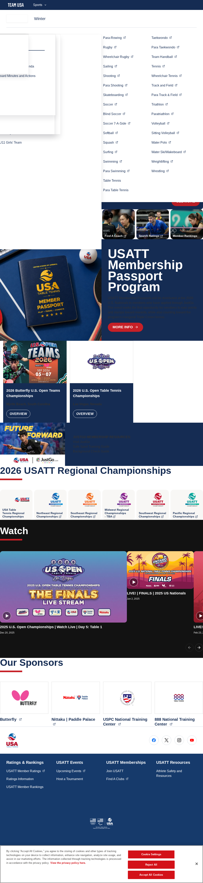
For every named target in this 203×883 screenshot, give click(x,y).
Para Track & (166, 95)
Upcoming (70, 771)
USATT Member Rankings (24, 787)
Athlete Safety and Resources (169, 773)
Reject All (151, 864)
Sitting (165, 133)
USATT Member (25, 771)
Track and (164, 85)
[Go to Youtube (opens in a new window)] (192, 740)
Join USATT (115, 771)
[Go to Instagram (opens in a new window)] (179, 740)
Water (161, 142)
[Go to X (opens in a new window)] (166, 740)
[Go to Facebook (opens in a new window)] (154, 740)
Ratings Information (20, 779)
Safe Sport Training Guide (91, 446)
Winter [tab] (40, 18)
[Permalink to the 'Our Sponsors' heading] (66, 662)
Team (164, 57)
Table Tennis (112, 180)
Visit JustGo (81, 441)
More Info (123, 327)
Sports (37, 5)
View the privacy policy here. (68, 862)
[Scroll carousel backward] (189, 648)
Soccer (116, 123)
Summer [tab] (17, 18)
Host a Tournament (69, 779)
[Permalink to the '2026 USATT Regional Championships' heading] (174, 470)
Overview (18, 414)
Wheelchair (118, 57)
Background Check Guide (91, 451)
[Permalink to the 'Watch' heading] (31, 531)
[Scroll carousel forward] (199, 648)
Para (115, 85)
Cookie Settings (151, 854)
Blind (114, 114)
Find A (117, 779)
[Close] (196, 863)
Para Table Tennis (115, 190)
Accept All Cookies (151, 874)
